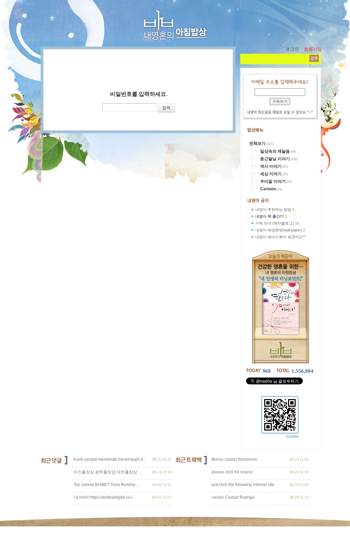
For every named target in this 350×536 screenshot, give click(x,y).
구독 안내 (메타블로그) (274, 223)
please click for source (232, 472)
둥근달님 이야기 (275, 158)
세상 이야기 (271, 173)
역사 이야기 (271, 166)
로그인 (292, 49)
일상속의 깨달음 (275, 151)
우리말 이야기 (273, 181)
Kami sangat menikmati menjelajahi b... (109, 459)
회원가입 (313, 49)
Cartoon (268, 189)
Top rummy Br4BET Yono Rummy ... (106, 484)
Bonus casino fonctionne (234, 459)
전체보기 (258, 143)
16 (297, 223)
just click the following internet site (242, 484)
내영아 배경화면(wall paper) (278, 230)
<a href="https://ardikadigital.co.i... (104, 497)
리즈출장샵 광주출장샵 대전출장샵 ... (107, 472)
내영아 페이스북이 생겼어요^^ (280, 237)
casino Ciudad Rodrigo (233, 497)
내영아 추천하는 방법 (273, 209)
